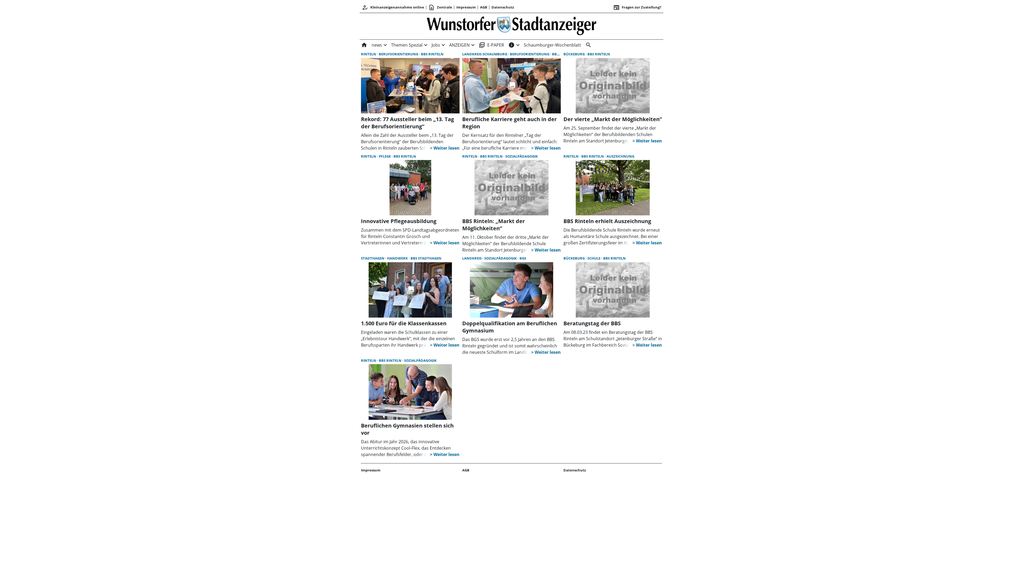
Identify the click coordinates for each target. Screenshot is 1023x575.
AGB (483, 7)
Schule (594, 258)
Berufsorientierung (399, 54)
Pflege (385, 156)
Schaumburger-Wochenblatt (552, 45)
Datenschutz (503, 7)
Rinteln (369, 54)
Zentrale (440, 7)
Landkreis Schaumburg (485, 54)
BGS (522, 258)
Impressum (466, 7)
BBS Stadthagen (426, 258)
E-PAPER (491, 45)
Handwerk (398, 258)
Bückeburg (574, 54)
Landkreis (472, 258)
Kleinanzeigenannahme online (393, 7)
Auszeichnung (620, 156)
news (377, 45)
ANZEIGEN (459, 45)
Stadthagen (373, 258)
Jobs (436, 45)
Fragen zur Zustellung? (637, 7)
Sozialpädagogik (521, 156)
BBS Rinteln (432, 54)
